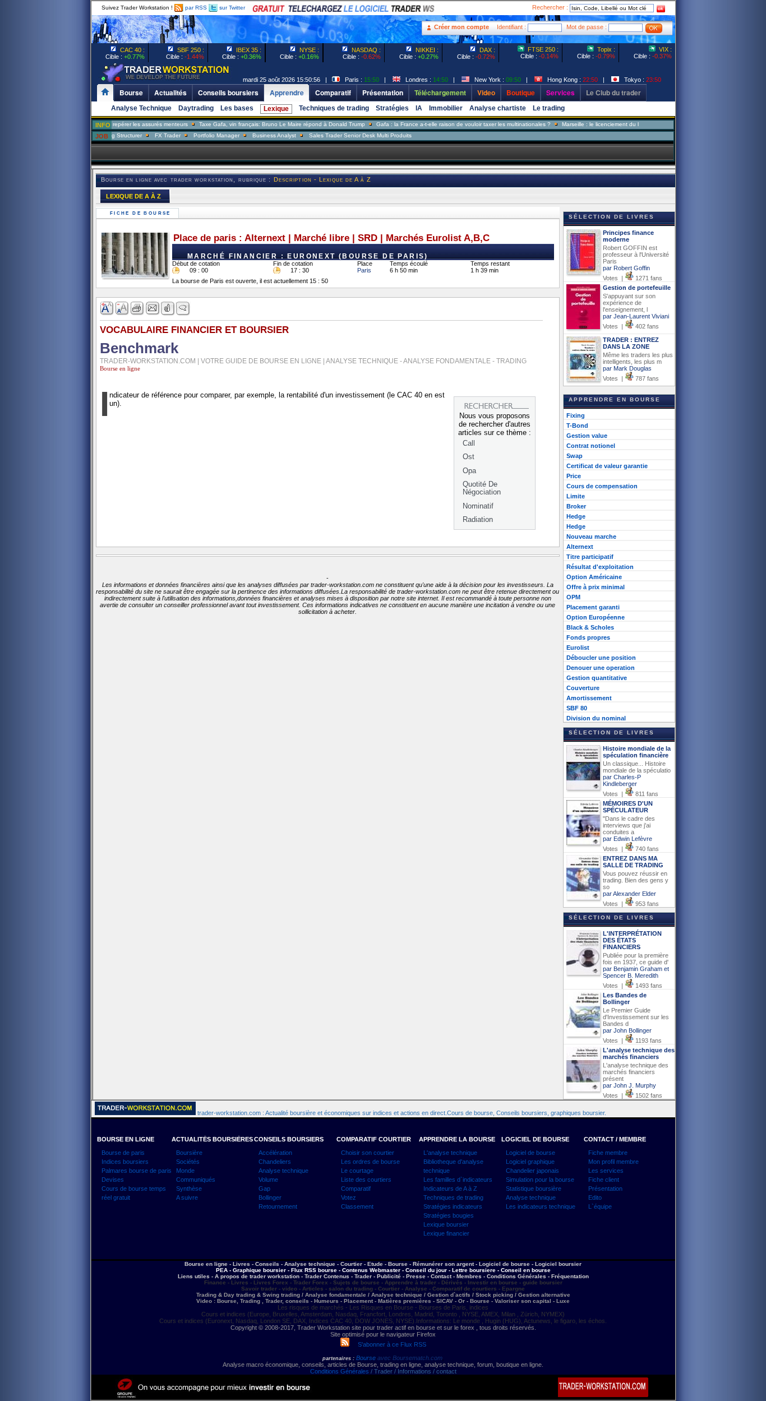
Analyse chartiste (497, 108)
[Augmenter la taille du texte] (107, 308)
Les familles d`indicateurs (457, 1179)
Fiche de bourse (142, 213)
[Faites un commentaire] (183, 308)
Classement (357, 1206)
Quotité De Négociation (482, 488)
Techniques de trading (334, 108)
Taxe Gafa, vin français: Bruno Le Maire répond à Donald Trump (259, 124)
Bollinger (270, 1197)
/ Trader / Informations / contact (412, 1371)
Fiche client (603, 1179)
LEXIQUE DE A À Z (133, 196)
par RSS (195, 7)
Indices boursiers (125, 1161)
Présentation (605, 1188)
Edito (595, 1197)
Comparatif (356, 1188)
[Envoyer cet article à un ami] (152, 308)
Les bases (236, 108)
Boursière (189, 1152)
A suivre (187, 1197)
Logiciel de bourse (530, 1152)
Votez (348, 1197)
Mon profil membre (613, 1161)
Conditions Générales (339, 1371)
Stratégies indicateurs (452, 1206)
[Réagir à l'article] (168, 308)
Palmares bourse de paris (136, 1170)
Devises (112, 1179)
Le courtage (357, 1170)
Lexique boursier (446, 1224)
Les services (606, 1170)
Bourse (366, 1357)
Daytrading (196, 108)
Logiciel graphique (530, 1161)
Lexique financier (446, 1233)
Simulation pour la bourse (540, 1179)
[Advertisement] (731, 224)
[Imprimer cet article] (137, 308)
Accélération (275, 1152)
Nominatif (478, 506)
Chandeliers (275, 1161)
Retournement (278, 1206)
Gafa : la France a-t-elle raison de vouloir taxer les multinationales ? (440, 124)
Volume (268, 1179)
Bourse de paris (123, 1152)
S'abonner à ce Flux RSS (387, 1344)
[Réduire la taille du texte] (122, 308)
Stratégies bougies (448, 1215)
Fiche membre (607, 1152)
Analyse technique (283, 1170)
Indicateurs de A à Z (450, 1188)
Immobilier (446, 108)
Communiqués (195, 1179)
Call (469, 443)
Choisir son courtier (367, 1152)
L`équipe (600, 1206)
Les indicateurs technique (540, 1206)
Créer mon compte (461, 27)
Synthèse (189, 1188)
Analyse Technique (141, 108)
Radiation (478, 519)
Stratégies (392, 108)
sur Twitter (231, 7)
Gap (264, 1188)
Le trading (549, 108)
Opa (469, 470)
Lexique (276, 109)
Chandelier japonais (532, 1170)
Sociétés (188, 1161)
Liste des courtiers (366, 1179)
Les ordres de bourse (370, 1161)
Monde (185, 1170)
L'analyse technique (450, 1152)
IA (419, 108)
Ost (468, 456)
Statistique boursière (533, 1188)
